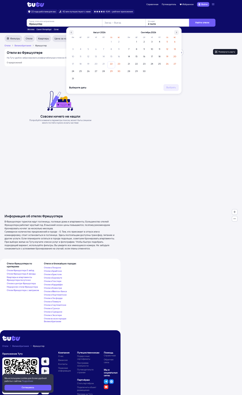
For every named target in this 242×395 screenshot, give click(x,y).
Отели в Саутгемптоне (55, 305)
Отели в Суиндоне (53, 311)
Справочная (152, 4)
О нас (61, 356)
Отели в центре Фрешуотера (21, 283)
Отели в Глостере (52, 281)
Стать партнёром (85, 383)
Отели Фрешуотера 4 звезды (21, 273)
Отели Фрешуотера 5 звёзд (20, 270)
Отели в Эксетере (53, 315)
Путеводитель (169, 4)
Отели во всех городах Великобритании (55, 320)
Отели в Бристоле (53, 274)
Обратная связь (108, 361)
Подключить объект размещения (86, 388)
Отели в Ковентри (53, 288)
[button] (45, 361)
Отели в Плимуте (52, 301)
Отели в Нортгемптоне (55, 294)
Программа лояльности (83, 364)
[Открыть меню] (213, 4)
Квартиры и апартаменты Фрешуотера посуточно (19, 278)
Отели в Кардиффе (53, 284)
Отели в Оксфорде (53, 298)
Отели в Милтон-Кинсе (55, 291)
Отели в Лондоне (52, 267)
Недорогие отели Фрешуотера (22, 286)
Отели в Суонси (52, 308)
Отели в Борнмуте (53, 277)
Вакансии (63, 360)
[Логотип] (36, 4)
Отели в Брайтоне (53, 271)
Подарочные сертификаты (83, 357)
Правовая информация (64, 369)
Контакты (62, 364)
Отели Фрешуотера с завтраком (23, 290)
